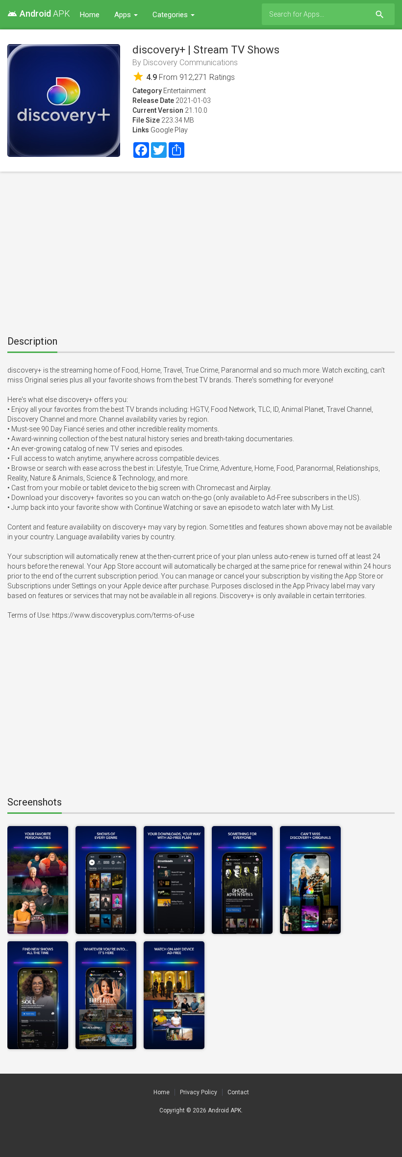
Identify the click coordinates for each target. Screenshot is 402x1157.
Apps (123, 14)
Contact (238, 1092)
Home (90, 14)
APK (38, 13)
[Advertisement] (201, 250)
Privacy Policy (198, 1092)
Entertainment (184, 91)
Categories (171, 14)
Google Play (169, 130)
